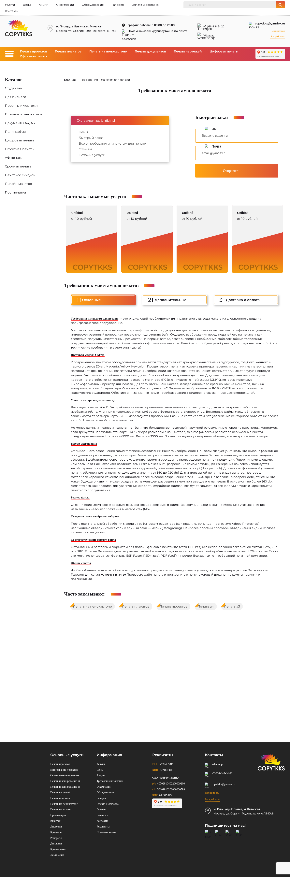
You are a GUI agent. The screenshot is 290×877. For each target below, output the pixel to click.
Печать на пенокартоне (108, 51)
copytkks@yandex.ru (270, 23)
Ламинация (57, 855)
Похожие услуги (92, 155)
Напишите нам (278, 31)
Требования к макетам (110, 781)
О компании (65, 5)
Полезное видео (106, 832)
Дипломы (56, 843)
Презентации (58, 815)
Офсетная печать (33, 56)
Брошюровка (57, 849)
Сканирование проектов (64, 775)
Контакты (12, 11)
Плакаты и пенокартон (23, 114)
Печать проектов (33, 51)
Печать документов (150, 51)
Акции (43, 5)
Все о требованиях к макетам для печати (112, 143)
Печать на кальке (60, 809)
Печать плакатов (68, 51)
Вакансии (102, 815)
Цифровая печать (224, 51)
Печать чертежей (188, 51)
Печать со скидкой (20, 175)
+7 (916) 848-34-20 (113, 574)
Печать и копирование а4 (65, 781)
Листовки (56, 826)
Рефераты (56, 838)
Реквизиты (103, 826)
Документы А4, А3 (20, 123)
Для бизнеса (15, 97)
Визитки (55, 820)
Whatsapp (208, 35)
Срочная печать (18, 166)
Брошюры (56, 832)
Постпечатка (15, 192)
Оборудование (93, 5)
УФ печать (13, 158)
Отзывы (85, 149)
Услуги (10, 5)
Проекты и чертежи (21, 106)
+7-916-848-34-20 (213, 26)
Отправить (231, 171)
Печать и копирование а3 (65, 786)
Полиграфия (15, 132)
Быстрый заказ (277, 36)
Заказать (91, 239)
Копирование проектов (64, 769)
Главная (70, 80)
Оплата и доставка (145, 5)
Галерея (118, 5)
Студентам (13, 88)
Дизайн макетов (18, 184)
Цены (27, 5)
